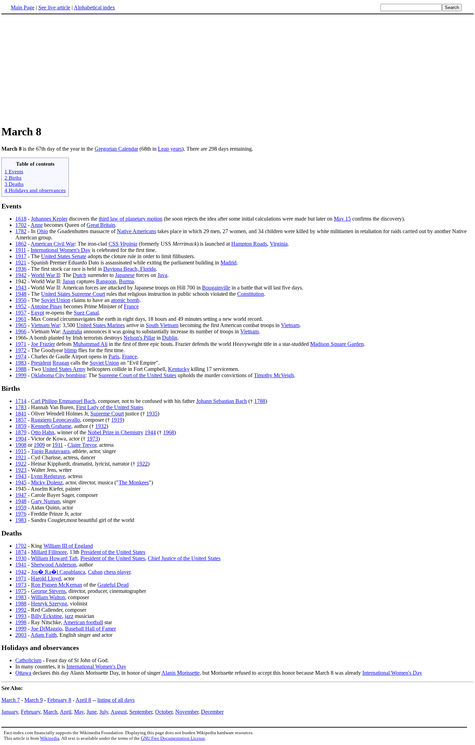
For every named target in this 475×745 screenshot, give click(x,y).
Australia (72, 331)
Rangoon (106, 281)
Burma (126, 281)
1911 (20, 250)
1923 (20, 470)
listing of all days (116, 700)
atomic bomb (125, 300)
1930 (20, 558)
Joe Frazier (43, 344)
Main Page (22, 7)
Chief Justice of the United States (184, 558)
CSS (122, 244)
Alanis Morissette (180, 673)
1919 (116, 420)
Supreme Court (107, 414)
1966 (20, 331)
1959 (20, 507)
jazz (69, 616)
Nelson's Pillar (139, 338)
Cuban (95, 572)
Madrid (228, 262)
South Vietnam (162, 325)
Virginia (279, 244)
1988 (20, 369)
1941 (20, 565)
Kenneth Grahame (51, 426)
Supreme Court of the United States (137, 375)
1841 (20, 414)
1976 (20, 514)
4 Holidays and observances (35, 190)
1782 (20, 231)
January (9, 712)
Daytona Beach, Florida (129, 269)
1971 (20, 344)
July (103, 712)
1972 (20, 350)
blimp (70, 350)
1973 (92, 439)
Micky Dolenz (47, 482)
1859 (20, 426)
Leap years (170, 149)
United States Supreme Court (73, 294)
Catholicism (28, 660)
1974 (20, 356)
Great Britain (101, 225)
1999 (20, 375)
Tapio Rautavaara (50, 451)
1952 (20, 306)
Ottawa (23, 673)
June (92, 712)
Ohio (42, 231)
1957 (20, 313)
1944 (150, 432)
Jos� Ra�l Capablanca (58, 572)
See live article (54, 7)
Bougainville (216, 288)
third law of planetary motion (130, 219)
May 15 (342, 219)
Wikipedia (49, 738)
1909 (39, 445)
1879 (20, 432)
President (41, 363)
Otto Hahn (42, 432)
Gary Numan (45, 501)
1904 (20, 439)
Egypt (37, 313)
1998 (20, 622)
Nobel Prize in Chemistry (115, 432)
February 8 (59, 700)
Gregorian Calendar (116, 149)
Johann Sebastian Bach (221, 401)
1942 (20, 275)
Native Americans (136, 231)
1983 (20, 363)
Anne (37, 225)
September (140, 712)
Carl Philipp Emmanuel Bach (63, 401)
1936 (20, 269)
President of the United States (113, 552)
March (50, 712)
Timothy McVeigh (274, 375)
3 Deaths (14, 184)
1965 (20, 325)
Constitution (250, 294)
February (30, 712)
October (163, 712)
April (65, 712)
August (119, 712)
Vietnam (290, 325)
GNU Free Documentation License (173, 738)
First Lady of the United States (109, 407)
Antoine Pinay (46, 306)
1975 (20, 591)
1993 (20, 616)
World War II (45, 275)
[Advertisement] (59, 69)
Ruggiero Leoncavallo (55, 420)
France (131, 306)
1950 (20, 300)
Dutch (79, 275)
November (186, 712)
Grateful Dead (113, 585)
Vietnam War (45, 325)
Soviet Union (55, 300)
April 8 (83, 700)
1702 (20, 225)
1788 (259, 401)
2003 (20, 635)
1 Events (14, 171)
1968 (168, 432)
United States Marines (101, 325)
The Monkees (134, 482)
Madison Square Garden (337, 344)
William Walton (48, 597)
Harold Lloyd (46, 578)
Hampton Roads (249, 244)
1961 (20, 319)
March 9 (33, 700)
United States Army (64, 369)
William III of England (68, 546)
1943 (20, 288)
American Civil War (53, 244)
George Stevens (48, 591)
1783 (20, 407)
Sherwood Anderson (53, 565)
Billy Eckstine (46, 616)
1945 (20, 482)
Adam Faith (44, 635)
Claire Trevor (81, 445)
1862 (20, 244)
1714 (20, 401)
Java (162, 275)
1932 (100, 426)
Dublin (169, 338)
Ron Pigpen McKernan (56, 585)
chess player (117, 572)
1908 (20, 445)
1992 (20, 610)
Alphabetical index (94, 7)
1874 (20, 552)
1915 (20, 451)
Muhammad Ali (90, 344)
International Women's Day (60, 250)
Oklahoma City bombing (58, 375)
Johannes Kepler (49, 219)
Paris (113, 356)
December (212, 712)
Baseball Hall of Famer (90, 629)
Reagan (61, 363)
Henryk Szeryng (49, 604)
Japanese (125, 275)
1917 (20, 256)
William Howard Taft (54, 558)
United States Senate (63, 256)
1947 (20, 495)
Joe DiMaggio (46, 629)
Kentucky (179, 369)
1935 (152, 414)
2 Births (13, 178)
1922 (20, 464)
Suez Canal (86, 313)
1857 (20, 420)
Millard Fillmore (49, 552)
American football (83, 622)
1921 (20, 262)
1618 (20, 219)
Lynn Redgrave (48, 476)
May (79, 712)
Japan (69, 281)
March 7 (10, 700)
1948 (20, 294)
